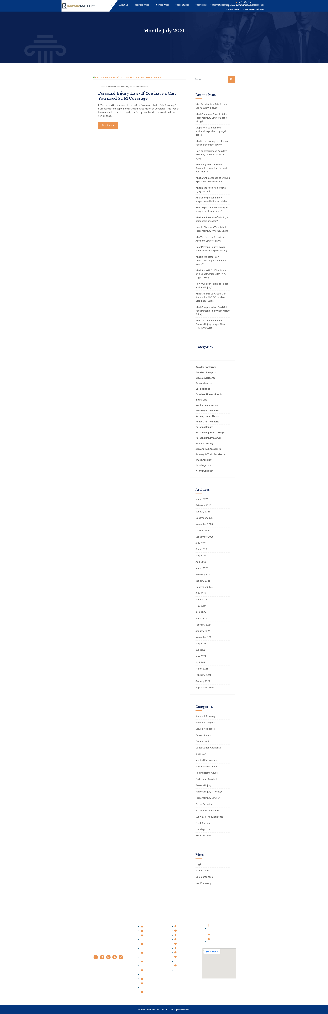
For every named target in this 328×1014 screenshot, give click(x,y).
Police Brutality (204, 443)
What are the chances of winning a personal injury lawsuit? (213, 180)
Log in (199, 864)
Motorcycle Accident (207, 410)
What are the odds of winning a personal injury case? (212, 219)
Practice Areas (142, 4)
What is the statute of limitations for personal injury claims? (211, 261)
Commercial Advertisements (250, 4)
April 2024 (201, 612)
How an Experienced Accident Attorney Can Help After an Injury (211, 155)
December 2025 (204, 518)
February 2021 (203, 675)
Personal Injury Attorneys (210, 432)
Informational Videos (222, 4)
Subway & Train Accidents (210, 454)
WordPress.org (203, 883)
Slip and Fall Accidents (208, 449)
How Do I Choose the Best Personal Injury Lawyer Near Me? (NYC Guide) (210, 324)
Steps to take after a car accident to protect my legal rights (211, 131)
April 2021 (201, 662)
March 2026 (202, 499)
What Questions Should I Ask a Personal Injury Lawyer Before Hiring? (212, 118)
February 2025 (203, 574)
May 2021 (201, 656)
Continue (107, 125)
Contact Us (201, 4)
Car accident (203, 389)
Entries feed (202, 870)
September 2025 (205, 536)
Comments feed (204, 877)
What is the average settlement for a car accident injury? (212, 143)
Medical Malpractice (207, 405)
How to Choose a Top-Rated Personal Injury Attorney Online (212, 229)
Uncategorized (204, 465)
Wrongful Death (204, 470)
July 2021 (201, 643)
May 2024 (201, 606)
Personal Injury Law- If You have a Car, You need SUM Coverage (137, 96)
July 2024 (201, 593)
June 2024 (201, 599)
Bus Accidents (204, 383)
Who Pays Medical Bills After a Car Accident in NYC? (211, 106)
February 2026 (203, 505)
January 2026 (203, 511)
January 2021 (203, 681)
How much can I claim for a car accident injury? (212, 285)
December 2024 (204, 587)
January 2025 (203, 580)
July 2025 (201, 543)
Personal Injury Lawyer (139, 87)
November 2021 (204, 637)
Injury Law (201, 399)
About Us (123, 4)
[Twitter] (102, 957)
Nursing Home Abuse (207, 416)
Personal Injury (123, 87)
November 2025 (204, 524)
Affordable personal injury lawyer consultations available (211, 199)
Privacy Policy (234, 9)
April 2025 (201, 562)
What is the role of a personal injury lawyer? (211, 189)
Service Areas (162, 4)
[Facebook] (96, 957)
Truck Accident (204, 460)
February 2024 (203, 624)
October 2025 (203, 530)
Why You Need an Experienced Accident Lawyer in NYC (211, 239)
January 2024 (203, 631)
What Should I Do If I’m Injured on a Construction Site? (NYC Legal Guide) (211, 274)
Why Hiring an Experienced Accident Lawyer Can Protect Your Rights (211, 168)
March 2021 (202, 668)
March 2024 (202, 618)
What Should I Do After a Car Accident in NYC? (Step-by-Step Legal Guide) (211, 297)
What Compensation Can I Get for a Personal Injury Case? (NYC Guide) (213, 311)
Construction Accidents (209, 394)
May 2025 (201, 555)
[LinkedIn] (108, 957)
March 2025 (202, 568)
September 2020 (205, 687)
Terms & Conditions (254, 9)
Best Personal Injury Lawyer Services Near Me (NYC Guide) (211, 249)
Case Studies (182, 4)
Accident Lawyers (108, 87)
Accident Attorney (206, 367)
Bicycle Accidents (206, 378)
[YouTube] (114, 957)
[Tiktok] (121, 957)
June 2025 (201, 549)
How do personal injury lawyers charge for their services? (212, 209)
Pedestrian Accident (207, 421)
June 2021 (201, 649)
